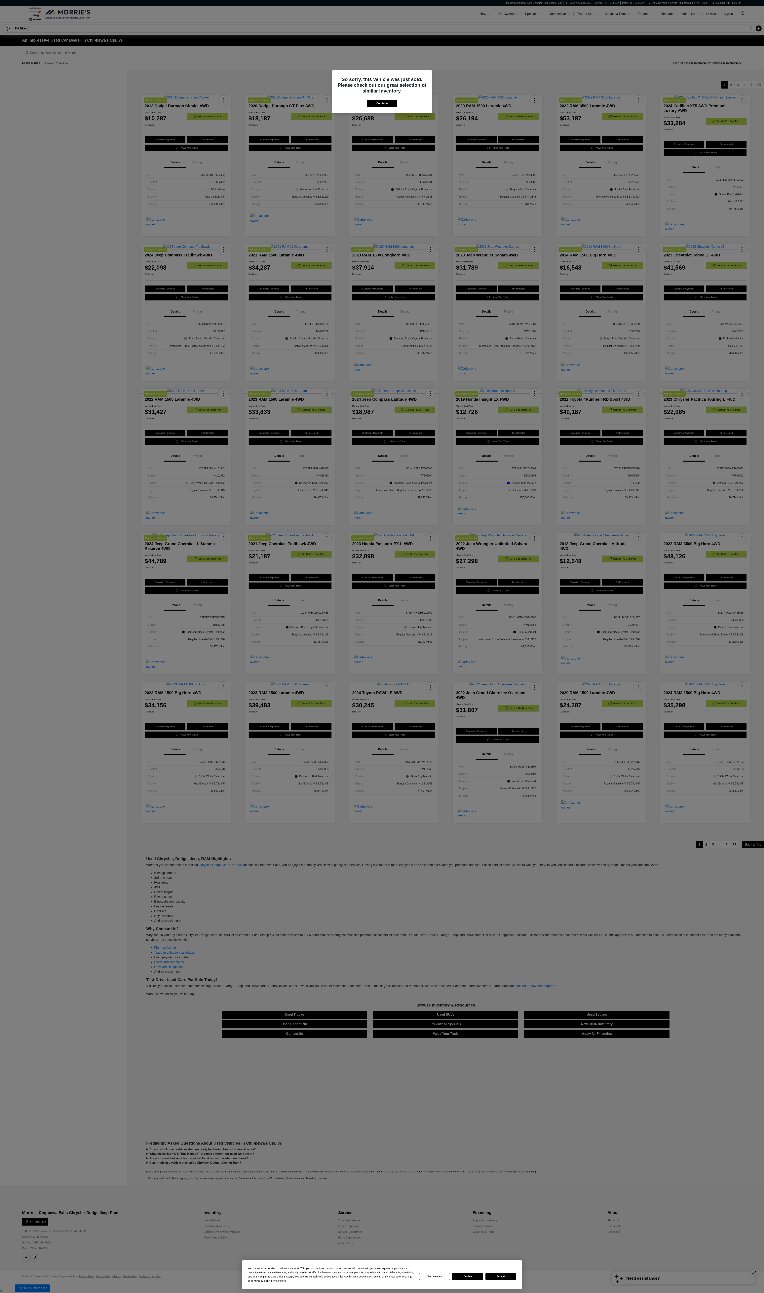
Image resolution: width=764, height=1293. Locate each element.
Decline (468, 1276)
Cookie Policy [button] (364, 1276)
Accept (501, 1276)
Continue (382, 103)
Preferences (434, 1276)
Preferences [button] (279, 1280)
